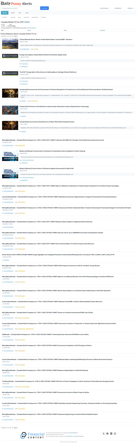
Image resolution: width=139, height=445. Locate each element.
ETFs (20, 13)
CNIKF (26, 22)
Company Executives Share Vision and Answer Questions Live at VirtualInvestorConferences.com (47, 157)
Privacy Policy (69, 436)
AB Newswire (6, 260)
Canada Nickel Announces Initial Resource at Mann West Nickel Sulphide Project (46, 122)
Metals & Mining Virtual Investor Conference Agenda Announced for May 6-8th (46, 168)
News (19, 17)
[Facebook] (107, 435)
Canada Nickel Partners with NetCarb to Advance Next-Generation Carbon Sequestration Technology (54, 106)
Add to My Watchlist (31, 28)
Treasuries (43, 17)
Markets (5, 13)
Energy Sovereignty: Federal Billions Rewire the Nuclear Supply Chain (43, 55)
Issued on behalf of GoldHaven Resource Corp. (33, 78)
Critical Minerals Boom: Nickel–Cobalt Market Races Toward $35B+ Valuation (45, 39)
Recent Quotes (104, 8)
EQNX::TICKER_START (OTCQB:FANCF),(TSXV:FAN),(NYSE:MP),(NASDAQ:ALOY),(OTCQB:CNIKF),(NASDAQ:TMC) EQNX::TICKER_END (57, 45)
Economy (36, 49)
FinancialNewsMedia (25, 49)
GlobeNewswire (24, 66)
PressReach (23, 116)
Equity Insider (25, 63)
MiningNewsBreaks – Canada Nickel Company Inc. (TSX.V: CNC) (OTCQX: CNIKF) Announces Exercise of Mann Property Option (45, 392)
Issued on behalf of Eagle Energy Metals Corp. (33, 60)
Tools (26, 13)
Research (102, 30)
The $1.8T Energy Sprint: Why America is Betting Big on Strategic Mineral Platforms (47, 72)
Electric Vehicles (22, 145)
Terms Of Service (79, 436)
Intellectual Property (29, 328)
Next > (15, 36)
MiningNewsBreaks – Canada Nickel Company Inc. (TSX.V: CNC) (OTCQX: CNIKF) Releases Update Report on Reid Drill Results (45, 370)
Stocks (12, 13)
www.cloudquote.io (73, 432)
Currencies (26, 17)
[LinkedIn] (111, 435)
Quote (29, 30)
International (35, 17)
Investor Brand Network (8, 145)
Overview (13, 17)
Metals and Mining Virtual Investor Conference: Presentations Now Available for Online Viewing (52, 151)
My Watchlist (118, 8)
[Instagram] (115, 435)
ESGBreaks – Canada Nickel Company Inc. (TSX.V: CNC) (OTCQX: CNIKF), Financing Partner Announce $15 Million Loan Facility (45, 334)
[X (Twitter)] (103, 435)
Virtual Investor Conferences (28, 160)
